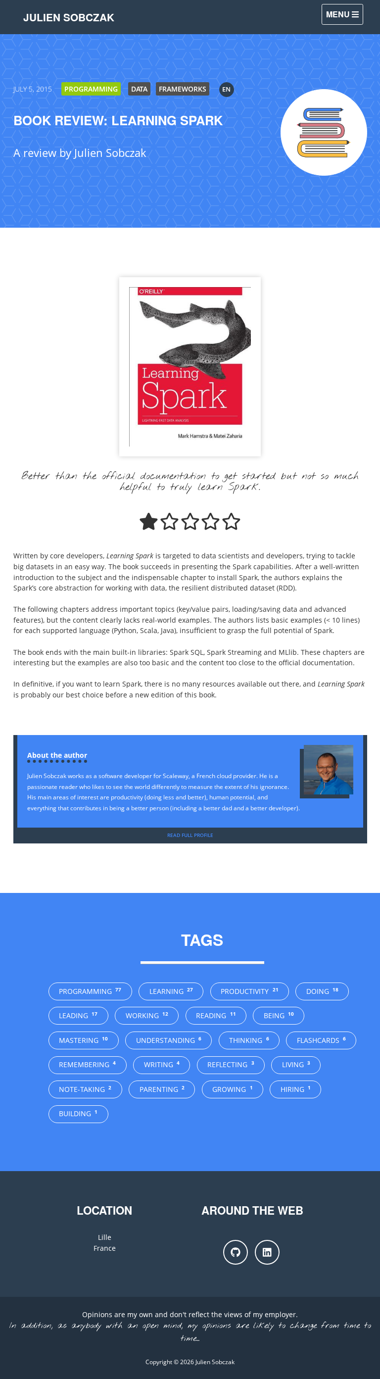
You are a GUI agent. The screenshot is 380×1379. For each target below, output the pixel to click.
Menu (339, 14)
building (78, 1113)
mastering (83, 1040)
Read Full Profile (190, 835)
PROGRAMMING (91, 89)
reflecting (230, 1064)
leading (78, 1015)
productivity (249, 991)
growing (232, 1089)
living (296, 1064)
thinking (249, 1040)
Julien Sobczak (68, 17)
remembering (87, 1064)
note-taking (85, 1089)
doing (322, 991)
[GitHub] (235, 1252)
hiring (296, 1089)
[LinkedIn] (267, 1252)
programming (90, 991)
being (279, 1015)
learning (171, 991)
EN (226, 89)
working (147, 1015)
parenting (162, 1089)
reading (216, 1015)
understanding (168, 1040)
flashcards (321, 1040)
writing (162, 1064)
